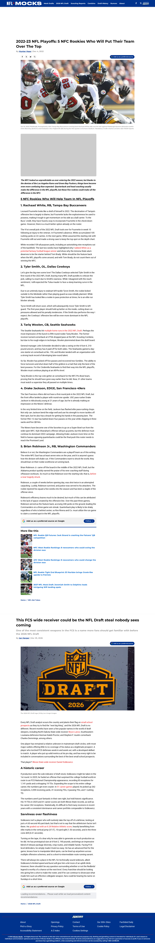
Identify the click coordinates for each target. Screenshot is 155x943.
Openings (55, 922)
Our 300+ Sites (103, 922)
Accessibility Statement (31, 930)
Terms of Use (79, 926)
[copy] (34, 56)
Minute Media (18, 937)
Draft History (103, 3)
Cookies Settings (80, 930)
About (122, 3)
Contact (76, 922)
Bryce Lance (74, 732)
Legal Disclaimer (127, 926)
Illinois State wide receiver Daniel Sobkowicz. (52, 762)
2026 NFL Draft (62, 3)
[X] (141, 3)
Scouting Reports (78, 3)
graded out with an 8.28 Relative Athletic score (51, 826)
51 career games (64, 787)
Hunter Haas (25, 51)
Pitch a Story (26, 926)
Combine (91, 3)
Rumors (113, 3)
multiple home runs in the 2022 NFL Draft (63, 330)
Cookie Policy (103, 926)
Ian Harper (24, 638)
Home (23, 600)
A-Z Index (55, 930)
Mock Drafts (49, 3)
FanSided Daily (126, 922)
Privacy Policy (57, 926)
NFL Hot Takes (34, 600)
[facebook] (136, 3)
